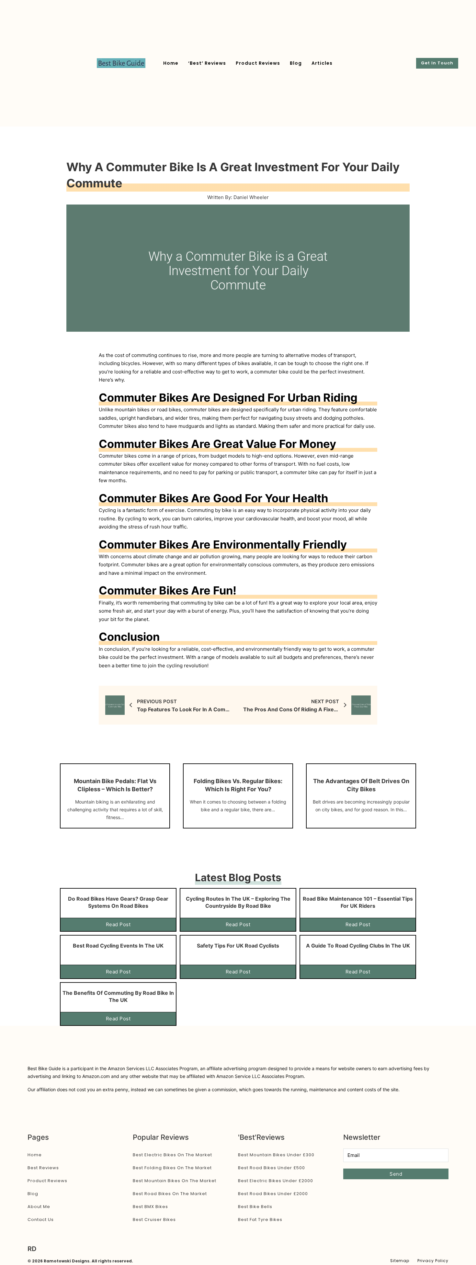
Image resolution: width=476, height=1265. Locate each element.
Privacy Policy (432, 1260)
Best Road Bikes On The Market (170, 1194)
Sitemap (399, 1260)
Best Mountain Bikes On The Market (174, 1181)
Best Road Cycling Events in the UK (118, 945)
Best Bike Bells (255, 1207)
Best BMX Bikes (150, 1207)
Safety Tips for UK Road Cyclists (238, 945)
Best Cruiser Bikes (154, 1219)
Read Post (118, 924)
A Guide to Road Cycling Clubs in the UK (358, 945)
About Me (39, 1207)
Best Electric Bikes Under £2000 (275, 1181)
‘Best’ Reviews (207, 63)
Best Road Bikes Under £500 (271, 1168)
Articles (322, 63)
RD (32, 1249)
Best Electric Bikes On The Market (172, 1155)
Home (170, 63)
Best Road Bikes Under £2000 (273, 1194)
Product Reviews (258, 63)
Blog (296, 63)
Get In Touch (437, 63)
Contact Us (41, 1219)
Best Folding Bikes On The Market (172, 1168)
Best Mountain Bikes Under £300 (276, 1155)
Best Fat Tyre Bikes (260, 1219)
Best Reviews (43, 1168)
